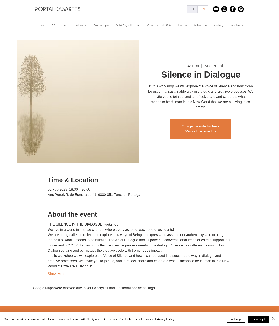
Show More (56, 274)
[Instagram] (224, 9)
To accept (258, 319)
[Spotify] (241, 9)
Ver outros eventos (200, 131)
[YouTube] (216, 9)
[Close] (273, 319)
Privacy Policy (164, 319)
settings (236, 319)
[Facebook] (233, 9)
